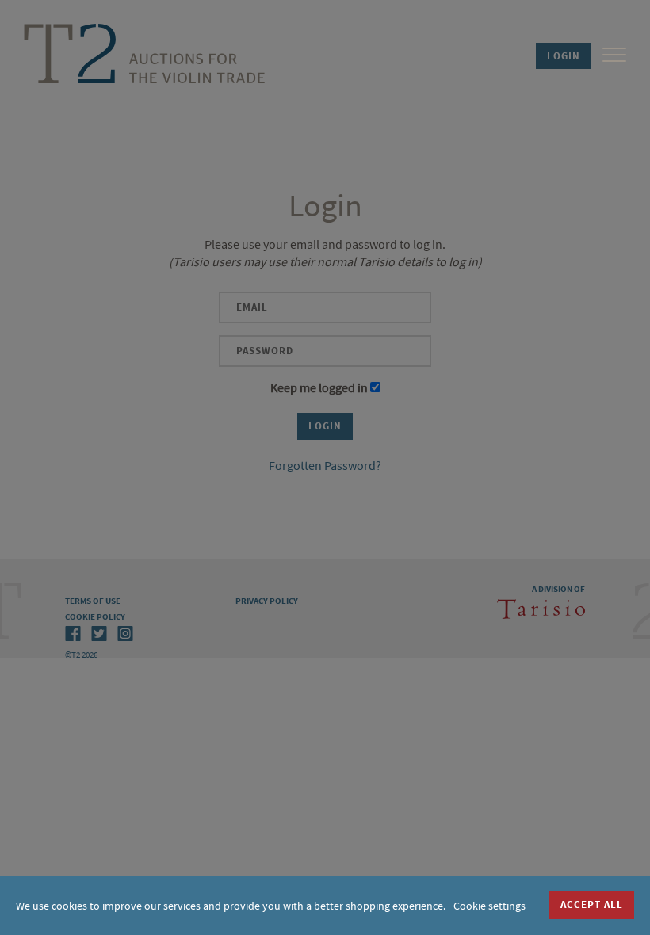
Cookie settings (489, 906)
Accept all (591, 904)
